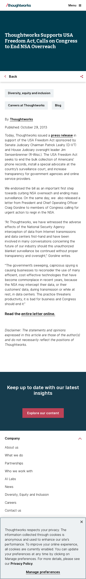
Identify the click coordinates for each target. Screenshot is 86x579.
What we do (14, 455)
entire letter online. (38, 314)
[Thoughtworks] (18, 5)
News (9, 487)
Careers (10, 503)
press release (62, 135)
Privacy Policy (22, 564)
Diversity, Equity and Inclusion (27, 495)
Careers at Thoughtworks (26, 105)
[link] (43, 413)
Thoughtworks (21, 119)
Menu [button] (72, 5)
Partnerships (14, 463)
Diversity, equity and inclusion (29, 93)
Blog (58, 105)
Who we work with (19, 471)
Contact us (13, 510)
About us (11, 447)
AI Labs (10, 479)
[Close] (81, 521)
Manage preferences (43, 572)
